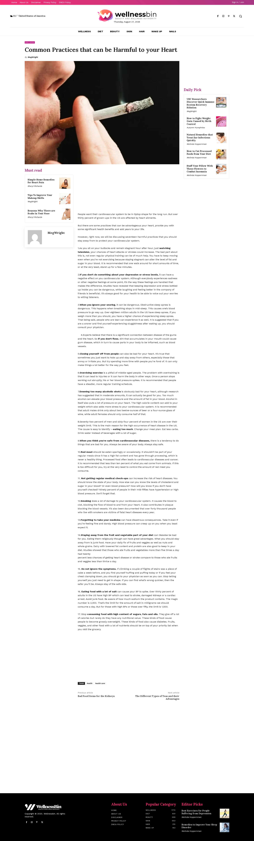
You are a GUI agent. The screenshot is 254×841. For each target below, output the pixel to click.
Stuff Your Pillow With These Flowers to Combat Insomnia (200, 168)
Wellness (29, 42)
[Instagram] (223, 16)
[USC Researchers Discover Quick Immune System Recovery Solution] (221, 102)
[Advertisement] (128, 188)
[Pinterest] (229, 16)
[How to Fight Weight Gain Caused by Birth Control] (221, 121)
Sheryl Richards (35, 186)
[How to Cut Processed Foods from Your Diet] (221, 154)
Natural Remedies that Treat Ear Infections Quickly (200, 137)
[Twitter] (234, 16)
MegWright (33, 57)
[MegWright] (36, 237)
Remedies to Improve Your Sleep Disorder (199, 826)
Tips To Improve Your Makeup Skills (40, 196)
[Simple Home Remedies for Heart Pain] (64, 183)
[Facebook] (218, 16)
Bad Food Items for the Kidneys (96, 696)
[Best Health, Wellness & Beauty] (127, 15)
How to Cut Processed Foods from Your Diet (199, 152)
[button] (240, 16)
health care (100, 683)
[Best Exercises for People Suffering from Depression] (224, 813)
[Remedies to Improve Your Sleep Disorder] (224, 827)
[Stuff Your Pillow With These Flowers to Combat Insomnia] (221, 169)
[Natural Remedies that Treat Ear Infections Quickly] (221, 138)
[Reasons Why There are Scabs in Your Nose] (64, 214)
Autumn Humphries (196, 127)
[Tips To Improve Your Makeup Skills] (64, 198)
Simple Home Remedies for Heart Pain (41, 181)
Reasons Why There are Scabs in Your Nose (41, 212)
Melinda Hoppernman (197, 144)
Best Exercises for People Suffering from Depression (196, 812)
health (89, 683)
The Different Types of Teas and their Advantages (157, 697)
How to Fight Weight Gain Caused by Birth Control (199, 121)
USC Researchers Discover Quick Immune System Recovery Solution (200, 103)
